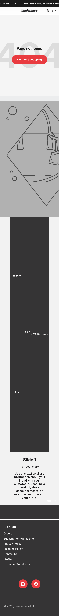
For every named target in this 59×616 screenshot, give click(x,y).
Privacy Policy (12, 543)
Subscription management (20, 538)
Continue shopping (29, 59)
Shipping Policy (13, 548)
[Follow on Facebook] (35, 583)
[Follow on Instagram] (23, 583)
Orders (8, 533)
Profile (8, 559)
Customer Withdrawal (17, 564)
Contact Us (11, 554)
